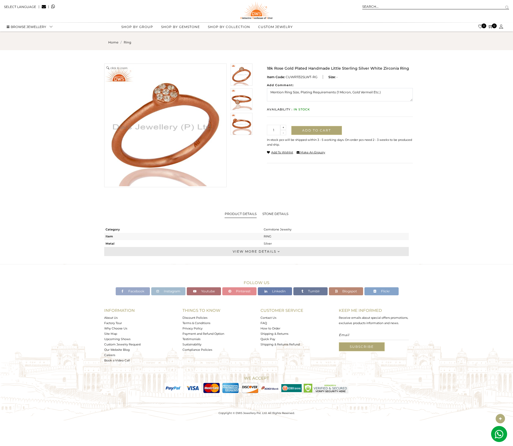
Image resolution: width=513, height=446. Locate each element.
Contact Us (268, 318)
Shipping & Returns (274, 334)
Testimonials (191, 339)
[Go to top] (500, 418)
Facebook (135, 291)
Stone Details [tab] (275, 214)
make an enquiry (312, 152)
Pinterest (243, 291)
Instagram (171, 291)
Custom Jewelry (275, 27)
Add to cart (316, 130)
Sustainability (191, 344)
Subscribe (362, 347)
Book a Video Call (117, 360)
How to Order (270, 328)
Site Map (110, 334)
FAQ (264, 323)
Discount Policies (194, 318)
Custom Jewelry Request (122, 344)
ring (127, 42)
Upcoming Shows (117, 339)
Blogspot (349, 291)
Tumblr (313, 291)
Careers (109, 355)
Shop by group (137, 27)
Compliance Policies (197, 350)
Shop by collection (229, 27)
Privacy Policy (192, 328)
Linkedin (278, 291)
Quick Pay (268, 339)
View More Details (255, 251)
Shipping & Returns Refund (280, 344)
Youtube (207, 291)
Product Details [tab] (240, 214)
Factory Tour (113, 323)
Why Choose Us (115, 328)
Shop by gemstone (180, 27)
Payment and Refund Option (203, 334)
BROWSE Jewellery (28, 27)
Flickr (385, 291)
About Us (111, 318)
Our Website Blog (117, 350)
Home (113, 42)
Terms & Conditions (196, 323)
